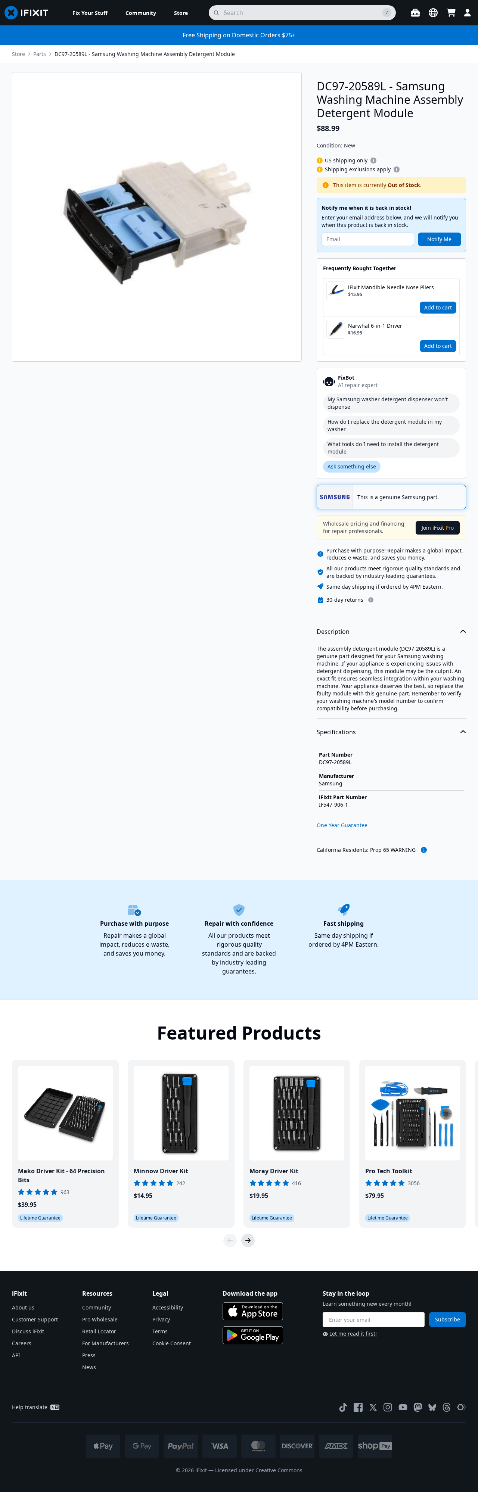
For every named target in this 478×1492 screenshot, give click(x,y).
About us (23, 1307)
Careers (21, 1343)
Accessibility (167, 1307)
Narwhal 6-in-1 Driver (375, 325)
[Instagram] (388, 1407)
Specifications (336, 732)
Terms (160, 1331)
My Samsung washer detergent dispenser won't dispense (388, 403)
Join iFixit (438, 527)
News (89, 1367)
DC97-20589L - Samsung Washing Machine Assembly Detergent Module (145, 53)
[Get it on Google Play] (253, 1335)
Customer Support (35, 1319)
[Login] (468, 13)
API (16, 1355)
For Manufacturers (105, 1343)
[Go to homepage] (29, 12)
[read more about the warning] (424, 850)
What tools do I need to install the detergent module (383, 447)
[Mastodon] (417, 1407)
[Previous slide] (230, 1240)
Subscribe (447, 1319)
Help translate (29, 1407)
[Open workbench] (415, 12)
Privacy (161, 1319)
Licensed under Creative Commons (258, 1470)
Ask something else (352, 466)
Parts (39, 53)
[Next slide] (248, 1240)
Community (96, 1307)
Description (333, 631)
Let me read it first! (353, 1333)
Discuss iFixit (28, 1331)
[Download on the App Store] (253, 1311)
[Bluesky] (432, 1407)
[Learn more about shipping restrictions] (373, 160)
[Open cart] (451, 12)
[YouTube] (402, 1407)
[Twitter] (373, 1407)
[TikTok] (343, 1407)
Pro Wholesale (100, 1319)
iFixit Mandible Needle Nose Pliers (391, 287)
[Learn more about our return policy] (371, 600)
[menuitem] (90, 12)
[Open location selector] (433, 12)
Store (18, 53)
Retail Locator (99, 1331)
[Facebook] (358, 1407)
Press (89, 1355)
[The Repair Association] (461, 1407)
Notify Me (439, 239)
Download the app (250, 1293)
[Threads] (446, 1407)
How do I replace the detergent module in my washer (385, 425)
